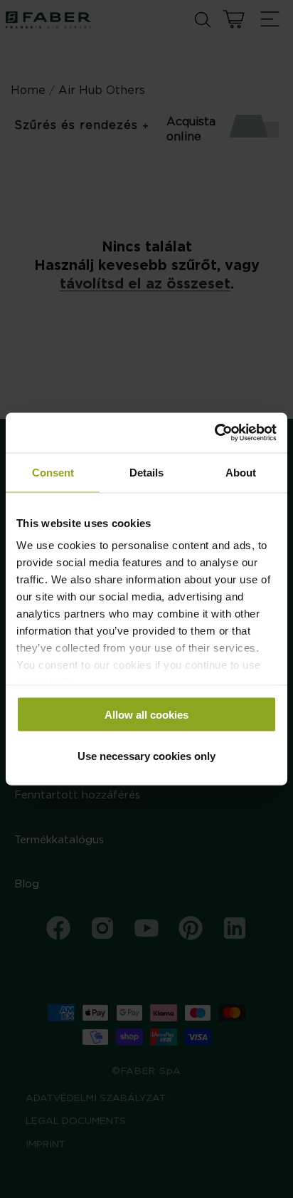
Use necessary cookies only (146, 756)
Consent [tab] (53, 472)
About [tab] (240, 472)
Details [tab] (146, 472)
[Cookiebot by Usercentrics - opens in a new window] (214, 433)
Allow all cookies (146, 714)
